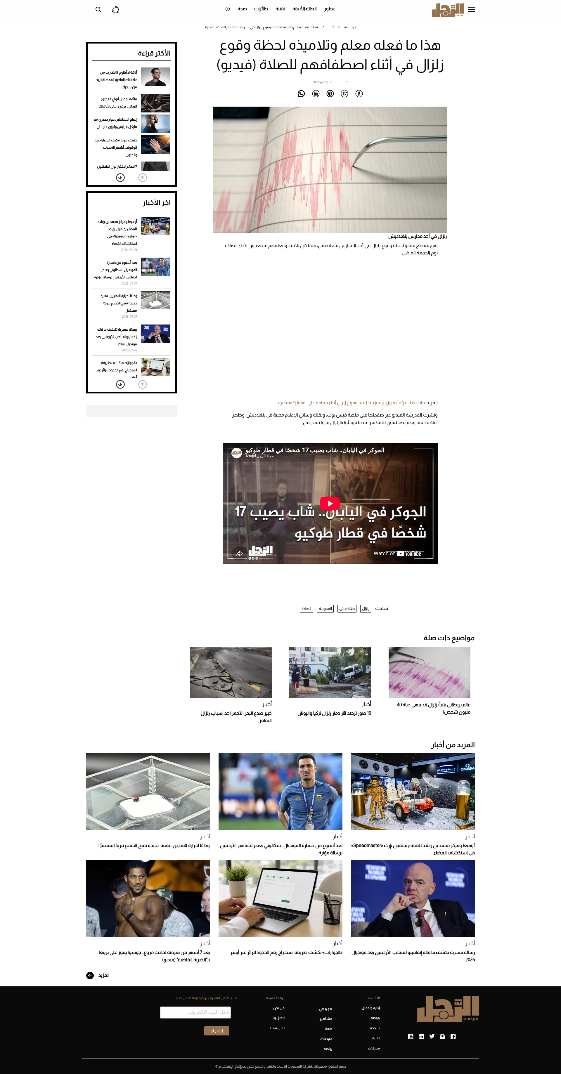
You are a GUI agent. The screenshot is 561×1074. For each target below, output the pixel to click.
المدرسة (325, 608)
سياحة (375, 1028)
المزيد (104, 975)
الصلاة (306, 608)
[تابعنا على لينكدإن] (421, 1036)
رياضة (328, 1049)
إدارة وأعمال (370, 1008)
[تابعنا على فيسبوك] (453, 1036)
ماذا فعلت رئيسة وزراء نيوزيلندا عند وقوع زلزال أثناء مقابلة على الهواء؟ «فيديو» (351, 402)
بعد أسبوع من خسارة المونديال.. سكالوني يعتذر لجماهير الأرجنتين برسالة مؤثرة (115, 270)
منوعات (326, 1039)
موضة (375, 1018)
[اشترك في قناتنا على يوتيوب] (410, 1036)
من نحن (278, 1008)
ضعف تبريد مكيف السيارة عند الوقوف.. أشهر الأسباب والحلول (116, 147)
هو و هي (325, 1009)
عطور (330, 8)
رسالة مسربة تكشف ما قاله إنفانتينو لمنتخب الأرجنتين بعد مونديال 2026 (116, 336)
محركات (374, 1048)
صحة (242, 8)
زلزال (365, 608)
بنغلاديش (347, 608)
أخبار (331, 27)
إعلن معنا (277, 1028)
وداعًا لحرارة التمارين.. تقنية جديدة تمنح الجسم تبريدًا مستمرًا (119, 303)
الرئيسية (350, 27)
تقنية (280, 8)
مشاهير (326, 1019)
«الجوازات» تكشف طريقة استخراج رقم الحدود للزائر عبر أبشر (116, 370)
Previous (142, 177)
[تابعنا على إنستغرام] (442, 1036)
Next (120, 177)
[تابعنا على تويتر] (431, 1036)
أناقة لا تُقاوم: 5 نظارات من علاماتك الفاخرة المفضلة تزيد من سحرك (116, 79)
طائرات (261, 8)
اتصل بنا (278, 1018)
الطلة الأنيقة (304, 8)
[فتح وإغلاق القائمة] (471, 10)
